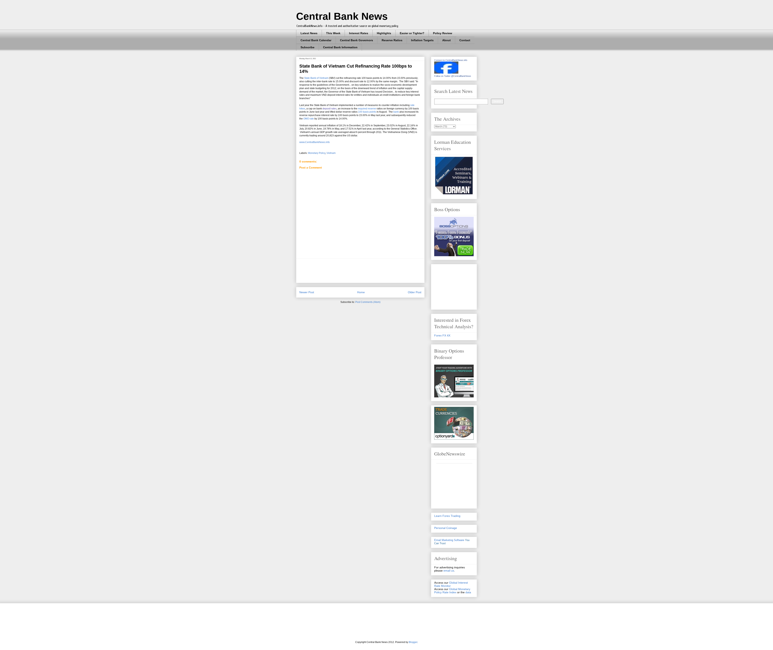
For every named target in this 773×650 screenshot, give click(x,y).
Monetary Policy (316, 153)
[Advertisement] (372, 271)
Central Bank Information (340, 47)
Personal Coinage (445, 528)
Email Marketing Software (449, 540)
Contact (464, 40)
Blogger (413, 642)
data (468, 592)
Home (361, 292)
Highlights (384, 33)
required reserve (367, 108)
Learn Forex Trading (447, 515)
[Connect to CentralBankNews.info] (446, 72)
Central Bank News (342, 16)
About (446, 40)
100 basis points (367, 111)
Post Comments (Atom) (367, 302)
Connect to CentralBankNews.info (450, 60)
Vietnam (331, 153)
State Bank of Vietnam (316, 78)
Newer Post (306, 292)
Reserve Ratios (392, 40)
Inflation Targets (422, 40)
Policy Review (442, 33)
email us (448, 570)
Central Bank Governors (356, 40)
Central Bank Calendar (316, 40)
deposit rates (329, 108)
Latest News (309, 33)
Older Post (414, 292)
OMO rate (308, 118)
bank (396, 111)
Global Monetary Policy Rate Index (452, 590)
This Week (333, 33)
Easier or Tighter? (412, 33)
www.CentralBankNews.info (314, 142)
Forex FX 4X (442, 335)
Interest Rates (358, 33)
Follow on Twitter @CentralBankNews (452, 76)
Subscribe (307, 47)
